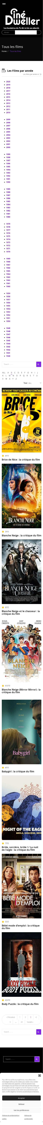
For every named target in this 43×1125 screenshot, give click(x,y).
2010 (8, 112)
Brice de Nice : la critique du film (21, 459)
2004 (8, 135)
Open (5, 5)
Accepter (21, 1098)
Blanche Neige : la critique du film (21, 535)
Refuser (21, 1104)
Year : (26, 383)
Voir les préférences (21, 1110)
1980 (8, 217)
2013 (8, 103)
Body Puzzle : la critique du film (20, 1004)
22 (22, 1022)
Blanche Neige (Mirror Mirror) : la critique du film (21, 691)
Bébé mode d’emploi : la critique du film (21, 927)
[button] (39, 1075)
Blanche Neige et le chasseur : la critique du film (21, 612)
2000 (8, 147)
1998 (8, 157)
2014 (8, 100)
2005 (8, 132)
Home (4, 51)
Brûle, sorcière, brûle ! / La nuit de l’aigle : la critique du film (20, 848)
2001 (8, 144)
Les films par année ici (31, 74)
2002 (8, 141)
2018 (8, 88)
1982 (8, 210)
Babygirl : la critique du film (18, 771)
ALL (3, 372)
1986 (8, 198)
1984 (8, 204)
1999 (8, 154)
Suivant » (30, 1022)
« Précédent (10, 1017)
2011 (8, 109)
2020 (8, 81)
